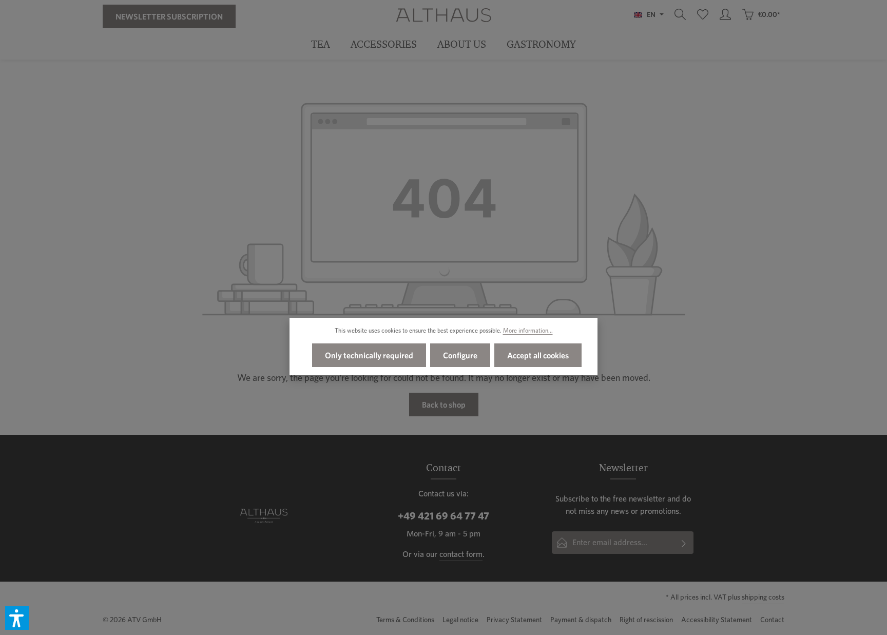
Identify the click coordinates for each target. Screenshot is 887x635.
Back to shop (444, 404)
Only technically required (369, 355)
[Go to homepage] (443, 14)
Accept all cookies (538, 355)
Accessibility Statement (716, 619)
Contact (772, 619)
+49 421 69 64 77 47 (443, 516)
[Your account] (725, 14)
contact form (461, 554)
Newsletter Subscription (169, 16)
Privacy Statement (514, 619)
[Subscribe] (684, 542)
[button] (17, 618)
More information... (528, 330)
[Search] (680, 14)
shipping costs (763, 597)
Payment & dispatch (580, 619)
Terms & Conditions (405, 619)
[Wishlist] (702, 14)
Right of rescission (646, 619)
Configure (460, 355)
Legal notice (460, 619)
